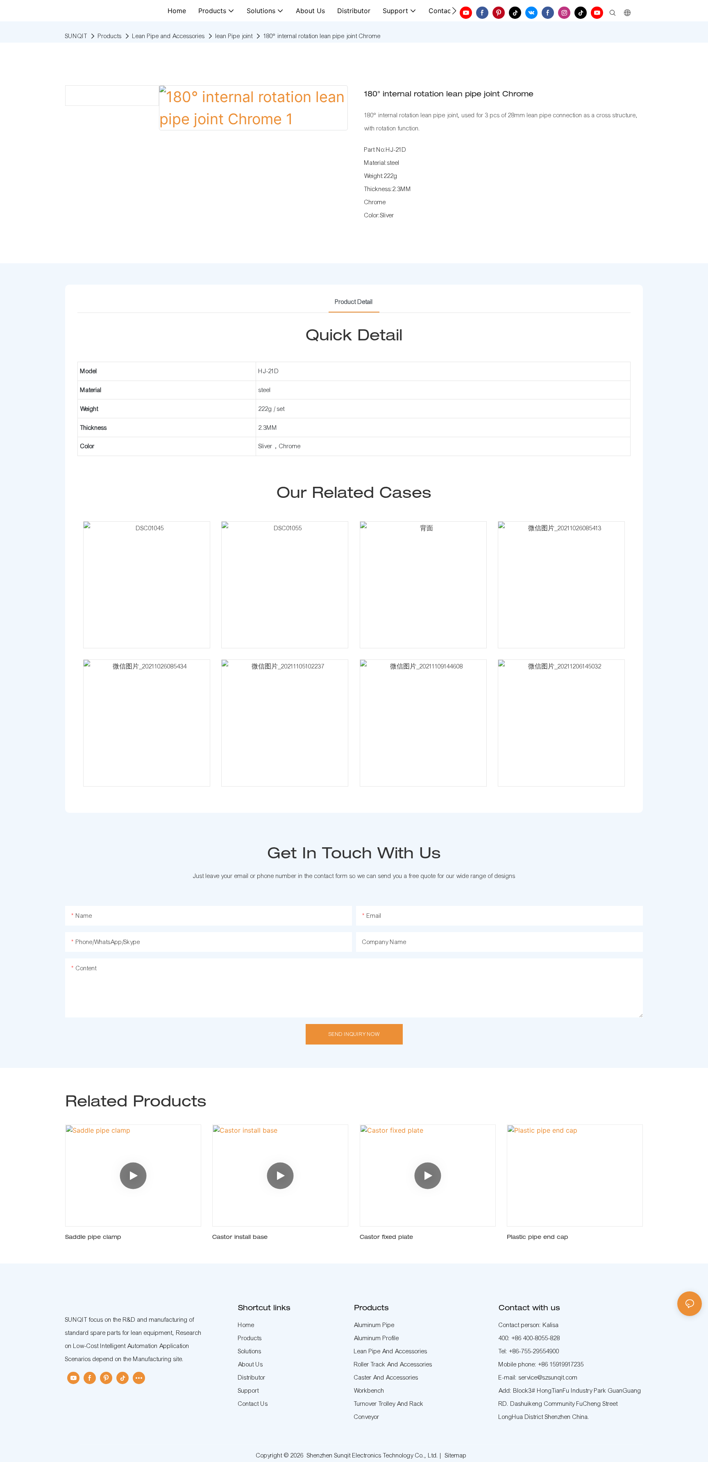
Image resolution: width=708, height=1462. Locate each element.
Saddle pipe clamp (93, 1238)
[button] (454, 10)
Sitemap (456, 1455)
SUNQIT (76, 36)
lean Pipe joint (234, 36)
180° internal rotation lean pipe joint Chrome (322, 36)
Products (110, 36)
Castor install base (240, 1238)
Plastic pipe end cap (537, 1238)
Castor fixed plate (386, 1238)
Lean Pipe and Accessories (168, 36)
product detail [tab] (354, 302)
